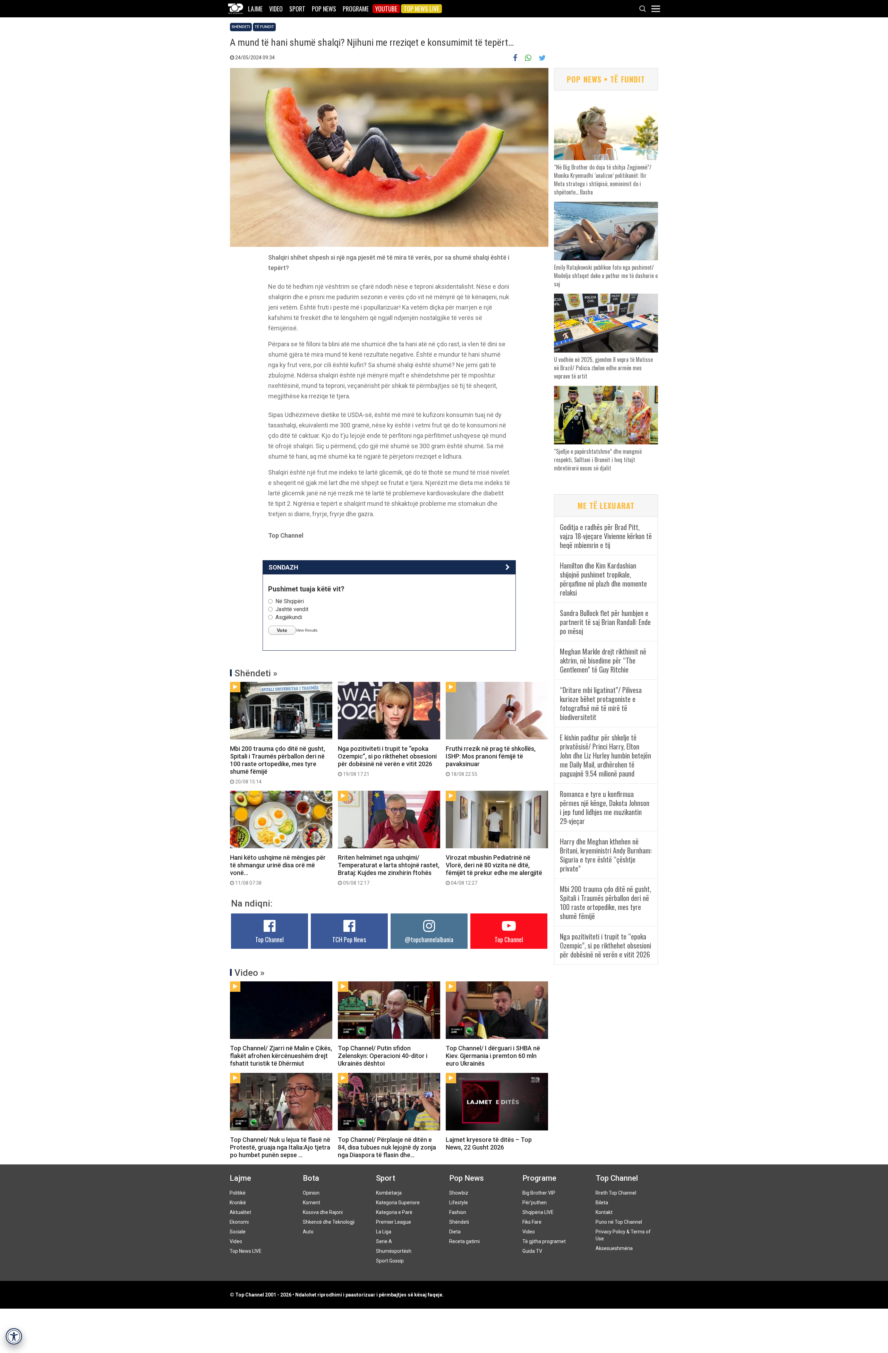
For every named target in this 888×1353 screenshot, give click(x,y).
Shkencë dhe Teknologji (329, 1222)
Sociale (238, 1231)
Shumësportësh (393, 1251)
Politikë (238, 1193)
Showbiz (458, 1193)
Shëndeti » (256, 673)
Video (276, 8)
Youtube (386, 8)
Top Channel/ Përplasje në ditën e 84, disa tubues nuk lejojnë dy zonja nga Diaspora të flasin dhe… (387, 1147)
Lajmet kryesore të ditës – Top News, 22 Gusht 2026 (489, 1143)
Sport (297, 8)
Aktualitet (240, 1212)
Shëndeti (241, 27)
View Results (307, 630)
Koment (311, 1202)
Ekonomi (239, 1222)
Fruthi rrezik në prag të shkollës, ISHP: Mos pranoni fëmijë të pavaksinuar (491, 761)
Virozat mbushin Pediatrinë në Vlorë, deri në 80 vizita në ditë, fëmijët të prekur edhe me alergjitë (494, 870)
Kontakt (604, 1212)
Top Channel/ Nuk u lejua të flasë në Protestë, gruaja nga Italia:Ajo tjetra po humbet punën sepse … (280, 1147)
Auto (308, 1231)
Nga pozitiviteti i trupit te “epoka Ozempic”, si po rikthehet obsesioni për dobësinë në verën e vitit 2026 (387, 761)
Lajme (255, 8)
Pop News (324, 8)
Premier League (393, 1222)
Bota (311, 1178)
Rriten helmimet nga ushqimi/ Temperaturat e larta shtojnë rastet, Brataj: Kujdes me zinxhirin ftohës (388, 870)
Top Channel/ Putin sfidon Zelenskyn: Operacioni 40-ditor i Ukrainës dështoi (382, 1055)
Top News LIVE (421, 8)
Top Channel (269, 939)
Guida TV (532, 1251)
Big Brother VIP (538, 1193)
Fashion (457, 1212)
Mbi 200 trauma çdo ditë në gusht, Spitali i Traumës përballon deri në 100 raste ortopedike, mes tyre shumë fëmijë (277, 764)
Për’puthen (534, 1202)
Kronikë (238, 1202)
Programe (356, 8)
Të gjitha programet (544, 1241)
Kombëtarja (389, 1193)
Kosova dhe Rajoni (323, 1212)
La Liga (383, 1231)
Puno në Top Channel (619, 1222)
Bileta (602, 1202)
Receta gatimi (464, 1241)
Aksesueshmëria (614, 1248)
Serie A (384, 1241)
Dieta (455, 1231)
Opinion (311, 1193)
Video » (249, 973)
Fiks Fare (531, 1222)
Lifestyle (458, 1202)
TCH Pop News (349, 939)
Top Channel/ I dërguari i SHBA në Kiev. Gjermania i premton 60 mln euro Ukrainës (493, 1055)
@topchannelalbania (429, 939)
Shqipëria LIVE (538, 1212)
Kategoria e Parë (394, 1212)
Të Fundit (264, 27)
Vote (282, 630)
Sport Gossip (390, 1261)
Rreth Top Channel (616, 1193)
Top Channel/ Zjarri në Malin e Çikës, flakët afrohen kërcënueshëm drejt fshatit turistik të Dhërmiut (281, 1055)
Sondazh (283, 567)
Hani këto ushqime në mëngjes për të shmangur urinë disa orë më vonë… (278, 870)
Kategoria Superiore (398, 1202)
